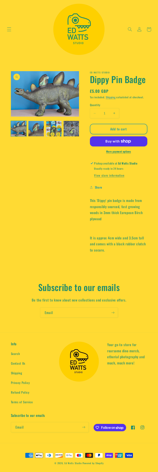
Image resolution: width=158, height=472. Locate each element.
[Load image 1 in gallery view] (18, 128)
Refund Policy (20, 392)
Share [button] (98, 187)
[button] (9, 29)
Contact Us (18, 363)
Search (15, 353)
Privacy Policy (20, 382)
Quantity (95, 105)
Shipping (111, 97)
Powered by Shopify (93, 463)
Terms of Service (22, 402)
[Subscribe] (113, 312)
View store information (109, 175)
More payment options (118, 151)
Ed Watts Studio (73, 463)
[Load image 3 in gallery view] (54, 128)
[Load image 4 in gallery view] (71, 128)
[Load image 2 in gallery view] (36, 128)
